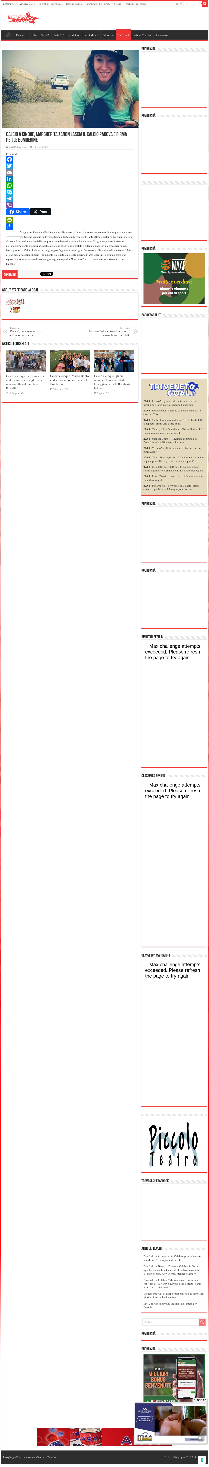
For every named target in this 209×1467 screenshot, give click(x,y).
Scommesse (162, 35)
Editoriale (108, 35)
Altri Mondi (91, 35)
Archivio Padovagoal (136, 3)
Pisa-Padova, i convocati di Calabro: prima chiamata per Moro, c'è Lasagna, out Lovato (171, 487)
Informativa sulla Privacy (98, 3)
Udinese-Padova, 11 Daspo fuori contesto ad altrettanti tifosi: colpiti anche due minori (173, 1295)
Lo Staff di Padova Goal (50, 3)
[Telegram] (70, 198)
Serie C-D (59, 35)
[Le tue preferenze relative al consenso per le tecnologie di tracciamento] (202, 1460)
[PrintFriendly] (70, 220)
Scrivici (117, 3)
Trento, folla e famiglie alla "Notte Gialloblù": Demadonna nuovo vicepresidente (172, 431)
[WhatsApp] (70, 185)
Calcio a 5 (123, 35)
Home (8, 34)
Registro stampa (74, 3)
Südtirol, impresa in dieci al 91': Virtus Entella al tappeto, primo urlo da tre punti (173, 421)
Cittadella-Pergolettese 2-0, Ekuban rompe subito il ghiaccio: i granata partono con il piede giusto (173, 468)
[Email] (70, 172)
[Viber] (70, 205)
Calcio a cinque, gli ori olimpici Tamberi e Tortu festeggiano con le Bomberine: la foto (113, 382)
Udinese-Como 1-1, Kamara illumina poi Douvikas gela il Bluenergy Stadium (170, 440)
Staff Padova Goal (17, 146)
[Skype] (70, 192)
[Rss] (177, 3)
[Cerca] (205, 4)
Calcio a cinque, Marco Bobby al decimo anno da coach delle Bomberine (69, 380)
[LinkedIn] (70, 179)
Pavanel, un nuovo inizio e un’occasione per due (25, 331)
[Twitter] (70, 166)
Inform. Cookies (142, 35)
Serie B (45, 35)
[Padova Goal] (30, 18)
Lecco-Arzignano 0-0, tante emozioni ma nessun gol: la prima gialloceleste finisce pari (170, 403)
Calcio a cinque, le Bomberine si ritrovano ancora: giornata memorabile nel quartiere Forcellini (25, 382)
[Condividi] (70, 226)
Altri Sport (74, 35)
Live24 (33, 35)
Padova (20, 35)
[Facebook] (181, 3)
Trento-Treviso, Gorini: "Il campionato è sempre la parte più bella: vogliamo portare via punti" (173, 459)
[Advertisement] (174, 79)
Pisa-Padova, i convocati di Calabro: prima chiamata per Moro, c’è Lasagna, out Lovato (172, 1258)
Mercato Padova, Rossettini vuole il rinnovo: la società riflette (109, 331)
